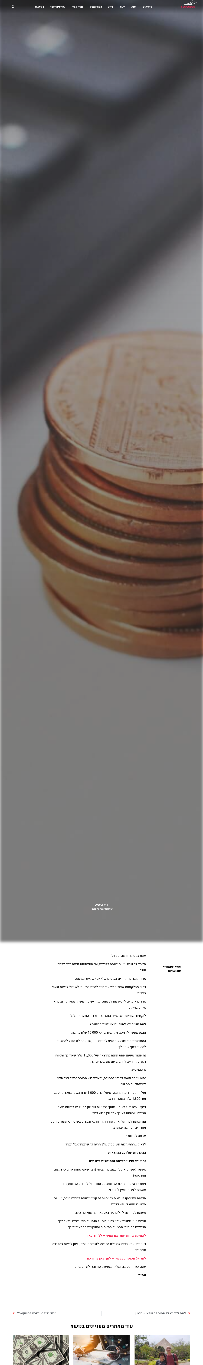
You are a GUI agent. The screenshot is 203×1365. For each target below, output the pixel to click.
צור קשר (39, 7)
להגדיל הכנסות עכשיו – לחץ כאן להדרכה (116, 1258)
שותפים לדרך (57, 7)
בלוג (110, 7)
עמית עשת (78, 7)
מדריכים (147, 7)
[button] (13, 7)
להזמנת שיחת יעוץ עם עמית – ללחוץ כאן (116, 1235)
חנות (133, 7)
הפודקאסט (96, 7)
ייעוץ (122, 7)
